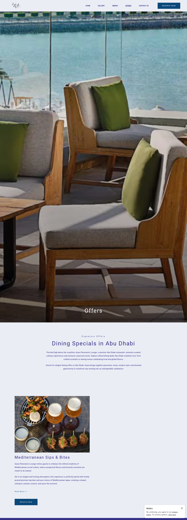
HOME (88, 6)
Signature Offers (93, 336)
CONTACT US (144, 6)
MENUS (115, 6)
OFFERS (128, 6)
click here (172, 515)
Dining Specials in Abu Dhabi (93, 343)
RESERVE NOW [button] (169, 6)
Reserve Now (27, 503)
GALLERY (101, 6)
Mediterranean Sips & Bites (42, 457)
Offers (93, 310)
